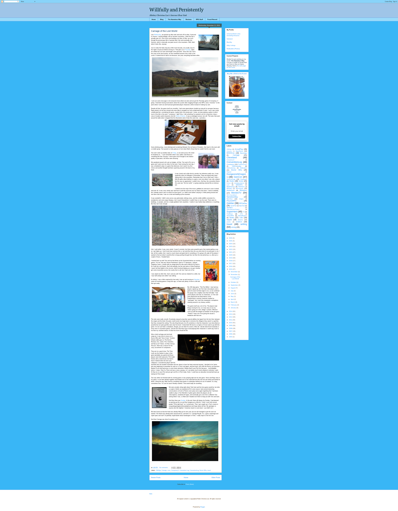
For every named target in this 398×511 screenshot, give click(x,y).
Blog (161, 19)
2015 (231, 269)
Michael (229, 188)
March (233, 302)
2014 (231, 311)
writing (243, 224)
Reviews (189, 19)
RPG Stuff (199, 19)
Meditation (241, 186)
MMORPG (239, 185)
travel (209, 470)
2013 (231, 314)
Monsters (243, 190)
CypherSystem (242, 164)
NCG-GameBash (232, 195)
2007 (231, 331)
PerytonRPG (231, 201)
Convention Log (184, 470)
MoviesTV (236, 192)
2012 (231, 317)
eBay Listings (231, 45)
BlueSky (229, 42)
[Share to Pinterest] (180, 468)
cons (168, 470)
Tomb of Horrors (180, 116)
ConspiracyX (175, 470)
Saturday (196, 279)
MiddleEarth (231, 190)
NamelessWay (232, 197)
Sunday (183, 400)
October (233, 282)
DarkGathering (231, 168)
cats (241, 218)
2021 (231, 252)
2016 (231, 266)
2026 (231, 238)
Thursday (187, 49)
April (232, 299)
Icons (241, 181)
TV (244, 212)
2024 (231, 243)
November (234, 274)
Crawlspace (230, 164)
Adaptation (229, 151)
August (233, 288)
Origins (241, 199)
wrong (233, 227)
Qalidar (230, 203)
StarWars (230, 207)
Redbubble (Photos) (233, 49)
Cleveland (232, 157)
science (239, 222)
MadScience (231, 186)
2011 (230, 320)
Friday (174, 153)
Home (154, 19)
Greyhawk (243, 179)
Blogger (202, 507)
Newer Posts (155, 477)
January (233, 308)
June (232, 293)
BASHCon (230, 153)
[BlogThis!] (174, 468)
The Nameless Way (174, 19)
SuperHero (232, 211)
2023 (231, 246)
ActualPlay (239, 149)
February (234, 305)
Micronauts (239, 188)
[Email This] (172, 468)
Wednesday (157, 34)
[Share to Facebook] (178, 468)
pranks (229, 222)
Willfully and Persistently (176, 9)
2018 (231, 260)
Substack (230, 39)
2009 (231, 325)
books (232, 218)
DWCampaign (236, 166)
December (234, 271)
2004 (231, 337)
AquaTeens (239, 151)
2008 (231, 328)
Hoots (231, 181)
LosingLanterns (239, 183)
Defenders (243, 168)
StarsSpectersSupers (233, 209)
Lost (228, 185)
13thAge (158, 470)
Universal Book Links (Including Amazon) (233, 34)
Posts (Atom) (190, 484)
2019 (231, 258)
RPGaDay (243, 203)
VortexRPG (230, 216)
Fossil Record (212, 19)
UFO (241, 214)
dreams (240, 220)
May (232, 296)
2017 (231, 263)
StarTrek (242, 206)
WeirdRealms (242, 216)
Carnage (164, 470)
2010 (231, 322)
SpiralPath (233, 206)
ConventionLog (194, 470)
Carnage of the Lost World (164, 31)
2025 (231, 241)
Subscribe (236, 136)
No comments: (164, 467)
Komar (229, 183)
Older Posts (215, 477)
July (232, 291)
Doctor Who (203, 470)
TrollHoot (230, 214)
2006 (231, 334)
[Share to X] (176, 468)
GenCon (238, 177)
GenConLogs (231, 179)
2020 (231, 255)
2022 (231, 249)
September (234, 285)
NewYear (230, 199)
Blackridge (243, 153)
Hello (150, 494)
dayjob (229, 220)
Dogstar (229, 172)
